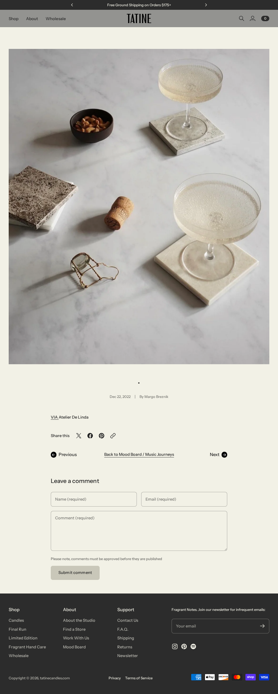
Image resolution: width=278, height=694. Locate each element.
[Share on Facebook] (90, 436)
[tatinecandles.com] (139, 18)
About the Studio (79, 620)
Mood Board (74, 647)
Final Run (17, 629)
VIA (55, 417)
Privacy (115, 678)
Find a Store (74, 629)
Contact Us (127, 620)
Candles (16, 620)
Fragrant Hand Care (27, 647)
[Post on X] (79, 436)
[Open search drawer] (241, 18)
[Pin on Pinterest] (101, 436)
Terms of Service (139, 678)
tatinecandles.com (55, 678)
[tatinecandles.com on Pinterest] (184, 646)
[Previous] (72, 5)
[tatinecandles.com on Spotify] (193, 646)
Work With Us (76, 638)
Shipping (125, 638)
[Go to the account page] (252, 18)
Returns (124, 647)
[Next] (206, 5)
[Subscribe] (262, 625)
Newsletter (127, 655)
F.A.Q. (122, 629)
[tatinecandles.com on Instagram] (175, 646)
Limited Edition (23, 638)
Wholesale (19, 655)
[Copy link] (113, 436)
